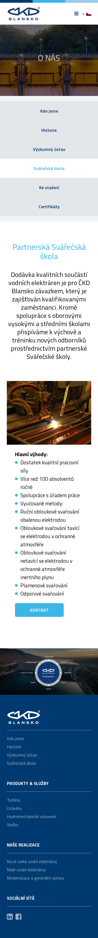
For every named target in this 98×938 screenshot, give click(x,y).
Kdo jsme (49, 111)
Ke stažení (49, 187)
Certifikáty (49, 206)
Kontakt (39, 610)
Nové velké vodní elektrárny (32, 861)
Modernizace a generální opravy (35, 878)
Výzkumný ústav (49, 149)
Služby (13, 824)
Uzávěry (14, 808)
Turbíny (13, 800)
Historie (49, 130)
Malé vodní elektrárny (26, 869)
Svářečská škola (49, 168)
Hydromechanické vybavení (31, 816)
